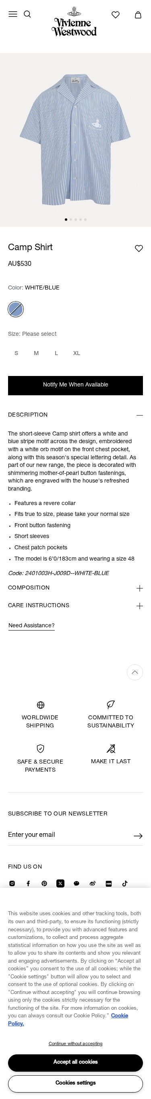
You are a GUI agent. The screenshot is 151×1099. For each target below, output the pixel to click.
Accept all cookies (76, 1062)
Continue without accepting (76, 1044)
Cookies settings (76, 1083)
